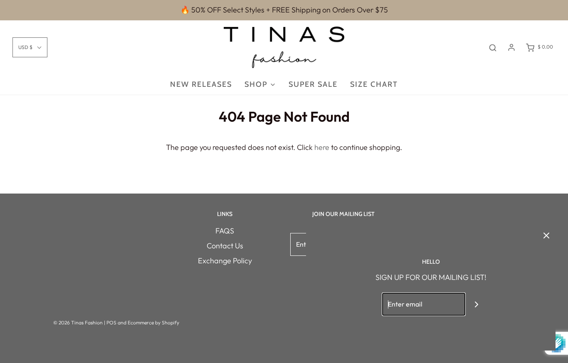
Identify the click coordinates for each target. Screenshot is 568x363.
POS (111, 322)
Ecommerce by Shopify (153, 322)
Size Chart (374, 84)
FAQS (224, 230)
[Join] (476, 304)
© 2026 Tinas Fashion (78, 322)
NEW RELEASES (201, 84)
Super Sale (313, 84)
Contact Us (225, 245)
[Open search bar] (492, 47)
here (321, 147)
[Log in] (511, 47)
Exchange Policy (225, 260)
